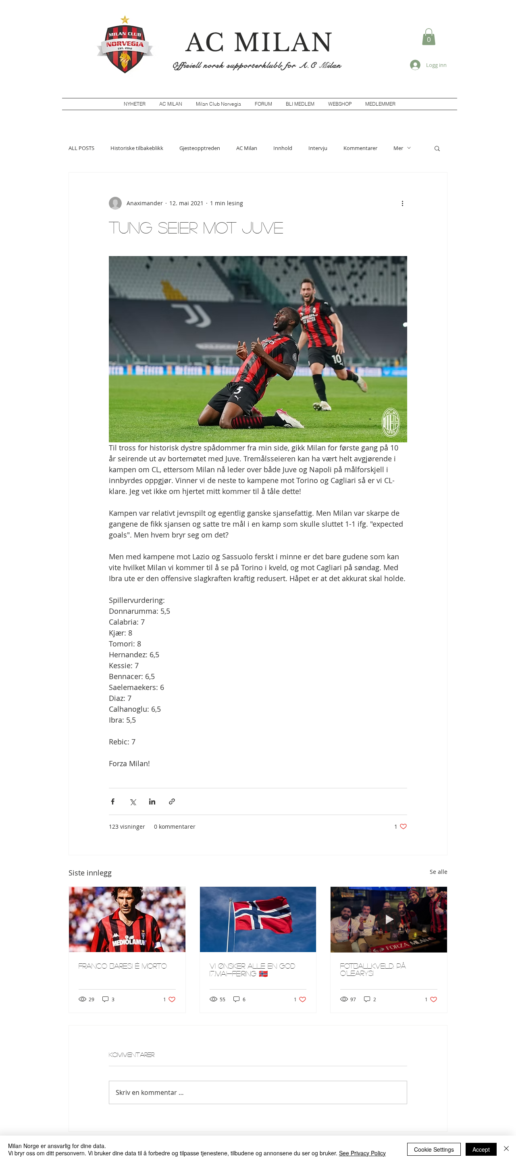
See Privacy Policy (362, 1153)
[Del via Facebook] (113, 801)
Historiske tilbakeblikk (136, 148)
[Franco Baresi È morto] (127, 919)
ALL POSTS (81, 148)
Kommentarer (360, 148)
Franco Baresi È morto (123, 965)
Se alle (438, 871)
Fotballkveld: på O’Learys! (373, 969)
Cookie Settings (434, 1149)
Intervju (317, 148)
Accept (481, 1149)
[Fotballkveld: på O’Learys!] (389, 919)
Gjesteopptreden (199, 148)
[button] (429, 36)
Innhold (282, 148)
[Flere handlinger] (402, 203)
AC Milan (246, 148)
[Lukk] (506, 1149)
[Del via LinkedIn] (152, 801)
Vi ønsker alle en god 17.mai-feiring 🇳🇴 (252, 969)
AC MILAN (259, 43)
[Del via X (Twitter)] (132, 801)
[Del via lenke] (172, 801)
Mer (398, 148)
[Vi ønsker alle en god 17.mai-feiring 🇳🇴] (258, 919)
